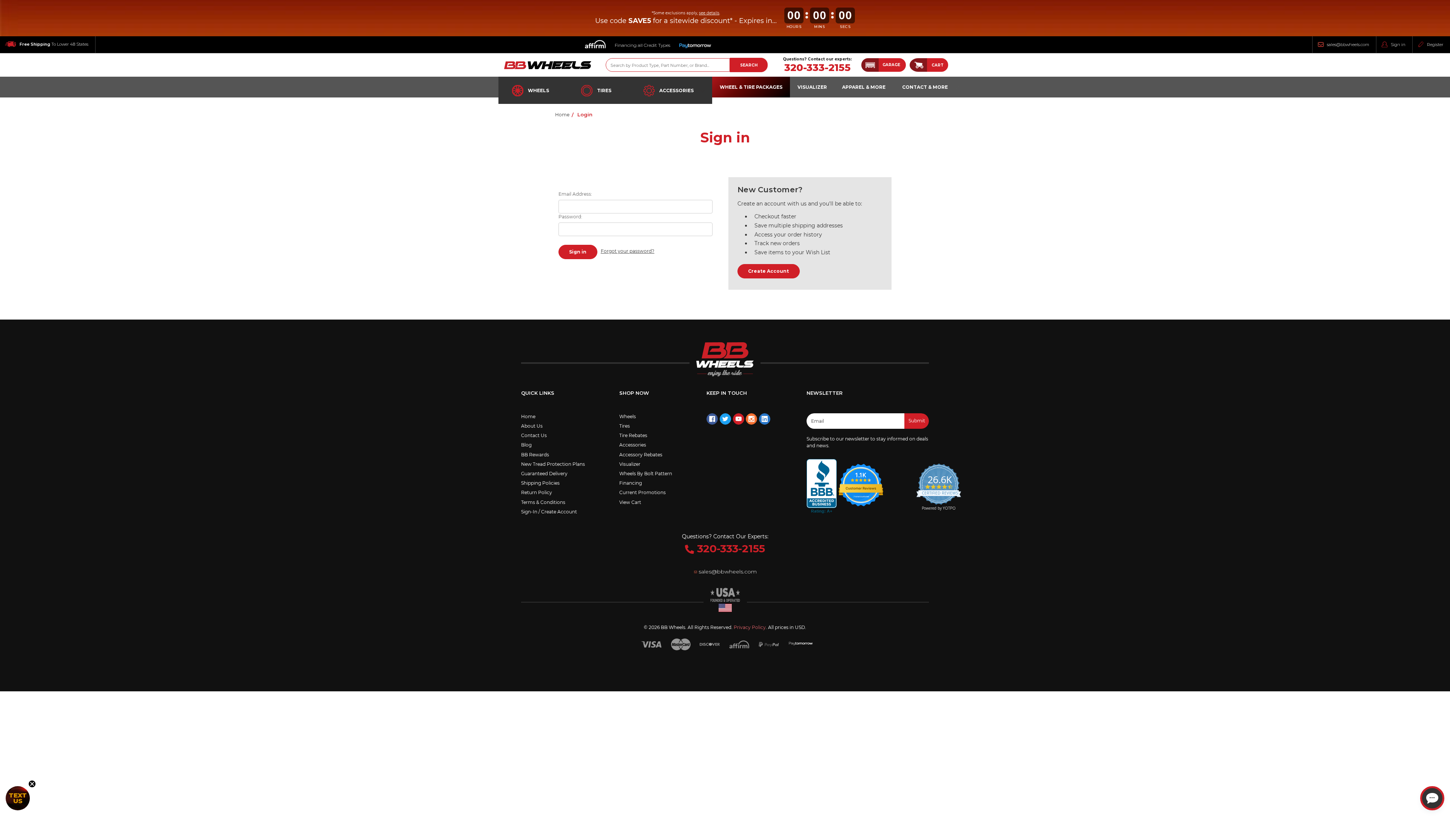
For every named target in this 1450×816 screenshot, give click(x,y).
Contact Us (534, 435)
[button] (883, 65)
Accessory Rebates (640, 454)
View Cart (630, 502)
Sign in (1398, 44)
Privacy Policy (750, 627)
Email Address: (575, 194)
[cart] (918, 65)
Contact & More (925, 87)
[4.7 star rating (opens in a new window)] (861, 480)
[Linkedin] (764, 419)
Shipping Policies (540, 483)
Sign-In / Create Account (549, 512)
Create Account (768, 271)
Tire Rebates (633, 435)
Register (1435, 44)
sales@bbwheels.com (1348, 44)
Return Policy (536, 492)
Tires (604, 90)
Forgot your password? (627, 251)
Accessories (676, 90)
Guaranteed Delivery (544, 473)
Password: (570, 216)
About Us (532, 426)
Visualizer (629, 464)
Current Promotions (642, 492)
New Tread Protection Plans (553, 464)
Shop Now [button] (634, 393)
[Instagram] (751, 419)
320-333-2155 (817, 68)
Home (528, 416)
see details (709, 13)
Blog (526, 445)
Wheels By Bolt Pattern (645, 473)
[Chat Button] (1432, 798)
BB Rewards (535, 454)
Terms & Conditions (543, 502)
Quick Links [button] (537, 393)
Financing (630, 483)
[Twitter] (725, 419)
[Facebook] (712, 419)
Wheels (538, 90)
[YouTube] (738, 419)
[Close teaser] (32, 784)
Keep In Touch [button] (726, 393)
